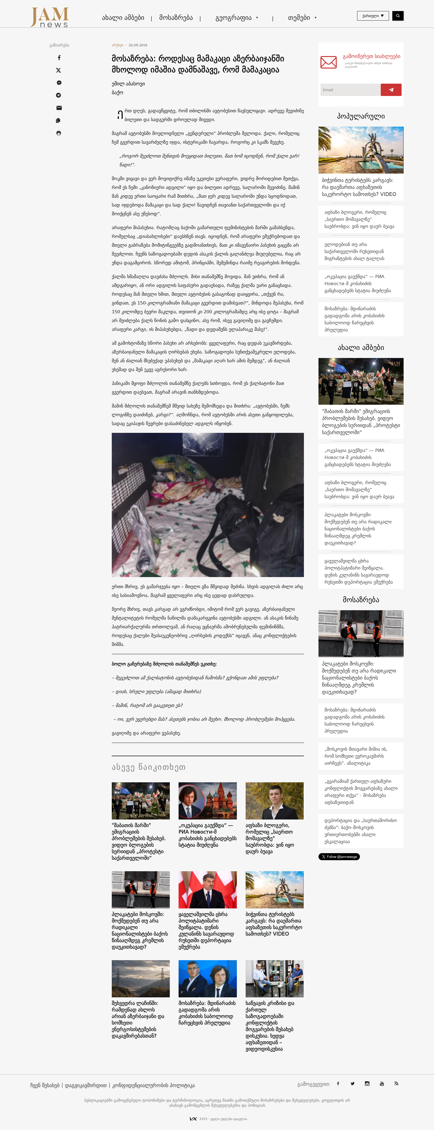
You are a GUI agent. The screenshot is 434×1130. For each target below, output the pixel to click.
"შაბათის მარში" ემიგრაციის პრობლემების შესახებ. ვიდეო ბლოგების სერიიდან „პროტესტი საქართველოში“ (139, 841)
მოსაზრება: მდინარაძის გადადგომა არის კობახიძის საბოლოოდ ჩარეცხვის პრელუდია (207, 1013)
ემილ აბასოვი (128, 83)
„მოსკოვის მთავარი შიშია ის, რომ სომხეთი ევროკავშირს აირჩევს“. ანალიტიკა (356, 756)
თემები (299, 17)
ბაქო (117, 92)
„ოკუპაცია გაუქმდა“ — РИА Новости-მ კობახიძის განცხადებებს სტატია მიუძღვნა (208, 835)
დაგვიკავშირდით (86, 1085)
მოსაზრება (176, 17)
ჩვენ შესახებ (45, 1085)
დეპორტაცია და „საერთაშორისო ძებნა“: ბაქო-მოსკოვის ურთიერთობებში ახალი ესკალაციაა (360, 830)
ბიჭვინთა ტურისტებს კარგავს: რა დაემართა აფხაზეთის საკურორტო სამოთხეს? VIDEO (274, 924)
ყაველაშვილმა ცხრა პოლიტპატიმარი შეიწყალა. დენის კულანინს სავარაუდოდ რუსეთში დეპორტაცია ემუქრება (206, 930)
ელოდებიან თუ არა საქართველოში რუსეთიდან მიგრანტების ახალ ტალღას (354, 251)
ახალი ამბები (123, 17)
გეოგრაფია (233, 17)
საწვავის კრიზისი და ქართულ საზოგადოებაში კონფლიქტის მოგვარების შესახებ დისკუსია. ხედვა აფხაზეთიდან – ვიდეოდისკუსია (270, 1026)
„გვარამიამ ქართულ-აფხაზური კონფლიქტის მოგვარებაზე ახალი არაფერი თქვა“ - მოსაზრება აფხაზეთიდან (361, 791)
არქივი (119, 45)
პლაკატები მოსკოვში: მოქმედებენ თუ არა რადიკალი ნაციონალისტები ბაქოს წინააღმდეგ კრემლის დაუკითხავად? (140, 930)
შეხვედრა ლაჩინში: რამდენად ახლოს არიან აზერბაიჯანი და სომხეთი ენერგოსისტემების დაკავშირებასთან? (138, 1019)
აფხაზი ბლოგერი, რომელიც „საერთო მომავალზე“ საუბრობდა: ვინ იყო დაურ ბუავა (270, 838)
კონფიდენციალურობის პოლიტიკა (153, 1085)
